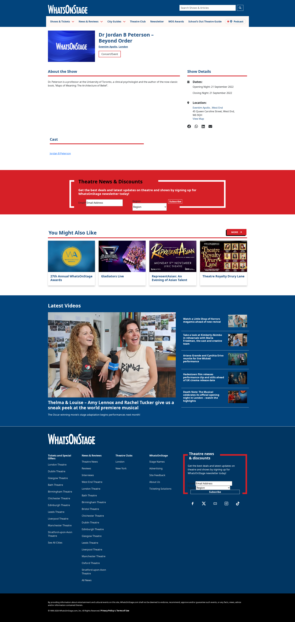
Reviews (86, 468)
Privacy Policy (107, 610)
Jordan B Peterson (60, 153)
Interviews (88, 475)
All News (87, 580)
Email (82, 202)
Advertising (156, 468)
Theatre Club (138, 21)
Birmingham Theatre (60, 491)
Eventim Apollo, (108, 46)
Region (136, 201)
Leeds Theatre (56, 512)
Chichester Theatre (59, 498)
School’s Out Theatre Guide (205, 21)
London (123, 46)
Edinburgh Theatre (59, 505)
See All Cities (55, 542)
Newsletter (157, 21)
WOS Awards (176, 21)
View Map (198, 118)
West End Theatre (92, 482)
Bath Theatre (55, 485)
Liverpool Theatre (58, 518)
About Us (154, 482)
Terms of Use (122, 610)
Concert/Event (109, 54)
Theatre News (90, 461)
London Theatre (57, 464)
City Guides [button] (114, 21)
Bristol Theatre (90, 509)
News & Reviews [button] (89, 21)
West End (217, 107)
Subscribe (175, 201)
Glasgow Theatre (58, 478)
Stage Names (157, 461)
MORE (235, 232)
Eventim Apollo (202, 107)
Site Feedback (157, 475)
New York (121, 468)
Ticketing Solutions (160, 488)
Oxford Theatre (91, 563)
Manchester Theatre (60, 525)
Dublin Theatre (56, 471)
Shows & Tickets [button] (60, 21)
